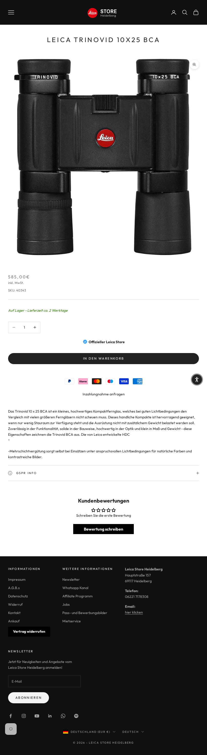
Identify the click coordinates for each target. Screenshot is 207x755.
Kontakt (14, 613)
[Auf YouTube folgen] (36, 715)
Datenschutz (18, 596)
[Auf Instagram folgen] (23, 715)
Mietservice (71, 621)
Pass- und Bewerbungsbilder (84, 613)
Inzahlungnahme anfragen (104, 394)
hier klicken (134, 612)
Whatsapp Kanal (75, 588)
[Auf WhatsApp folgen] (63, 715)
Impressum (16, 579)
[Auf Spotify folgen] (76, 715)
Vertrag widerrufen (29, 631)
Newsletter (71, 579)
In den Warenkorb (103, 358)
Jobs (66, 604)
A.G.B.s (14, 588)
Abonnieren (28, 697)
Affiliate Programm (77, 596)
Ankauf (14, 621)
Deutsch (130, 732)
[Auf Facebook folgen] (10, 715)
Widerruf (15, 604)
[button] (197, 379)
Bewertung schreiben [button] (103, 529)
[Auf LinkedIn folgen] (50, 715)
